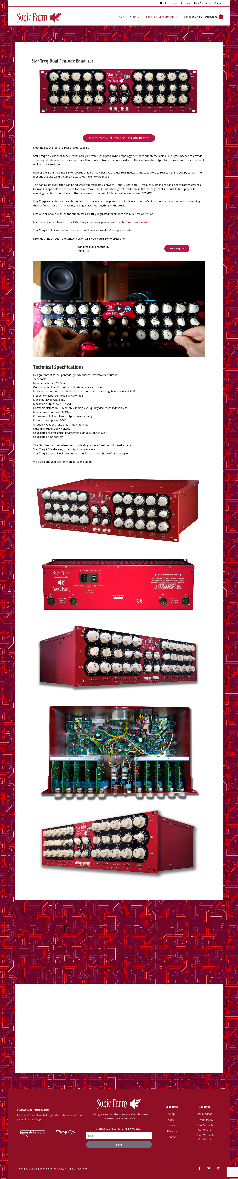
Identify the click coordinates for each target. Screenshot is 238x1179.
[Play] (119, 309)
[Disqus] (119, 940)
